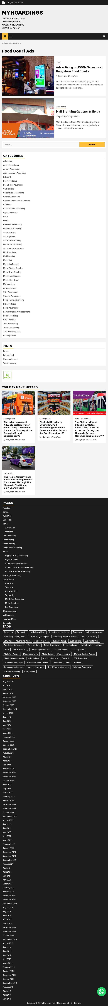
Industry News (78, 650)
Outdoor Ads (57, 663)
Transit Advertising (11, 328)
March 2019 (8, 963)
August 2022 (8, 820)
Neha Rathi (74, 76)
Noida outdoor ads (50, 658)
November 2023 (9, 777)
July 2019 (7, 947)
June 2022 (7, 828)
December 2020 (9, 896)
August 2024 (8, 753)
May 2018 (7, 999)
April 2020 (7, 919)
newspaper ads (9, 288)
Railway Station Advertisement (16, 312)
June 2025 (7, 721)
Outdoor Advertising (12, 296)
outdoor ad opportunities (37, 663)
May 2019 (7, 955)
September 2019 (10, 939)
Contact (6, 512)
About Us (6, 508)
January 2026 (8, 693)
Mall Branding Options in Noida (78, 111)
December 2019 (9, 927)
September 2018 (10, 983)
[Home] (5, 36)
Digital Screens (11, 559)
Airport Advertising (11, 169)
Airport (5, 552)
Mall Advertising (9, 536)
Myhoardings (74, 117)
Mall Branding (61, 107)
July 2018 (7, 991)
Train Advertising (10, 324)
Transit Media (8, 579)
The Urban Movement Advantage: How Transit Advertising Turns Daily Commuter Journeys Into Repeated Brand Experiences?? (18, 429)
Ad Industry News (38, 632)
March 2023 (8, 792)
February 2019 (9, 967)
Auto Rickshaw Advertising (14, 173)
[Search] (104, 36)
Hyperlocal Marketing (12, 228)
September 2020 (10, 904)
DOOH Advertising (20, 650)
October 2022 (8, 812)
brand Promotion (42, 641)
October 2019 (8, 935)
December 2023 (9, 773)
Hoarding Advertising (41, 650)
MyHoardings (22, 12)
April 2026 (7, 685)
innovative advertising (12, 244)
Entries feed (8, 355)
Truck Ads (9, 595)
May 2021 (7, 876)
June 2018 (7, 995)
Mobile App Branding (12, 276)
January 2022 (8, 848)
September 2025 (10, 709)
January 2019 (8, 971)
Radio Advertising (10, 308)
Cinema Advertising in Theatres (16, 201)
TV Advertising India (12, 331)
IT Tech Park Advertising (13, 248)
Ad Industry (21, 632)
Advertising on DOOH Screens (65, 636)
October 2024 (8, 745)
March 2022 (8, 840)
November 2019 (9, 931)
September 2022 (10, 816)
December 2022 (9, 804)
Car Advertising (11, 591)
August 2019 (8, 943)
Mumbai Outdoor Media (14, 658)
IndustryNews (9, 236)
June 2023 (7, 785)
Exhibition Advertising (12, 224)
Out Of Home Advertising (58, 667)
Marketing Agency (11, 654)
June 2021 (7, 872)
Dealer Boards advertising (14, 208)
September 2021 (10, 860)
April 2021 (7, 880)
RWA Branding (9, 320)
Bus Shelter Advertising (13, 185)
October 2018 (8, 979)
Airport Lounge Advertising (16, 563)
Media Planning (9, 544)
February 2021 (9, 888)
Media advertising (30, 654)
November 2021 (9, 856)
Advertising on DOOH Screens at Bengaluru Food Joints (79, 69)
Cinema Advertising (11, 197)
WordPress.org (9, 363)
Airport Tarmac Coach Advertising (19, 567)
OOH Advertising (10, 292)
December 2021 (9, 852)
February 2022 (9, 844)
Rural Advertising (10, 316)
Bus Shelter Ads (91, 641)
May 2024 (7, 765)
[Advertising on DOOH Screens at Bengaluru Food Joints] (28, 76)
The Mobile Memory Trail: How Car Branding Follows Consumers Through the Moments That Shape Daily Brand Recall (18, 482)
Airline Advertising (11, 165)
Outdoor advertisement (14, 667)
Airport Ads (10, 528)
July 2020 (7, 912)
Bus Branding (75, 641)
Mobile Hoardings (10, 280)
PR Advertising (9, 304)
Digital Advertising (51, 645)
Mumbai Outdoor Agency (84, 654)
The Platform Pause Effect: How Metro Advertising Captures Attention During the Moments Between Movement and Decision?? (89, 429)
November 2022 (9, 808)
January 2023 (8, 800)
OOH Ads (66, 658)
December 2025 (9, 697)
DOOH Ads (7, 516)
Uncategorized (9, 335)
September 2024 (10, 749)
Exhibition (9, 532)
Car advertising (34, 645)
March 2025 (8, 733)
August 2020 (8, 908)
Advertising (77, 632)
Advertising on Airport (40, 636)
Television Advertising (82, 667)
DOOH (58, 63)
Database (7, 205)
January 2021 (8, 892)
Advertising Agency (94, 632)
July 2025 (7, 717)
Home (5, 524)
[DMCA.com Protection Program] (7, 375)
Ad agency (8, 632)
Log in (6, 351)
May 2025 (7, 725)
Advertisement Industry (59, 632)
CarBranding (8, 189)
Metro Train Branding (12, 272)
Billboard (7, 177)
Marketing (7, 260)
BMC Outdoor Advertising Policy (17, 641)
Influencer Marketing (12, 240)
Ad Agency (8, 161)
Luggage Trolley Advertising (16, 556)
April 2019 (7, 959)
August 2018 (8, 987)
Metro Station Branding (13, 268)
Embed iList (7, 520)
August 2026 (8, 681)
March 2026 (8, 689)
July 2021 (7, 868)
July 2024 (7, 757)
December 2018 (9, 975)
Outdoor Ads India (73, 663)
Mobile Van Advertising (12, 548)
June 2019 (7, 951)
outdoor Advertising (36, 667)
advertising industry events (15, 636)
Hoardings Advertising (12, 575)
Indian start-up (9, 232)
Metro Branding (11, 603)
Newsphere (62, 1003)
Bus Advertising (10, 181)
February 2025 (9, 737)
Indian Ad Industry (61, 650)
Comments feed (10, 359)
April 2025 (7, 729)
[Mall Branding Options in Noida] (28, 118)
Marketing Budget (10, 264)
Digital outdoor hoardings (92, 645)
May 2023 (7, 789)
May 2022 (7, 832)
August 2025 (8, 713)
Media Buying (8, 540)
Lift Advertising (9, 252)
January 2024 (8, 769)
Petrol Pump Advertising (13, 300)
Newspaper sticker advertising (17, 571)
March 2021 (8, 884)
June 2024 (7, 761)
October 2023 (8, 781)
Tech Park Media (9, 619)
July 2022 (7, 824)
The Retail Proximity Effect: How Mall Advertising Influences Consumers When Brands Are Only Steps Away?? (53, 427)
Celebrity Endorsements (13, 193)
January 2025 (8, 741)
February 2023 (9, 796)
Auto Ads (9, 583)
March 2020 (8, 923)
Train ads (9, 587)
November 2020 (9, 900)
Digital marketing (10, 212)
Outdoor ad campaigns (13, 663)
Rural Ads (7, 623)
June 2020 (7, 915)
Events (6, 220)
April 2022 (7, 836)
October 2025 (8, 705)
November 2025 (9, 701)
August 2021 (8, 864)
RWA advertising (9, 611)
